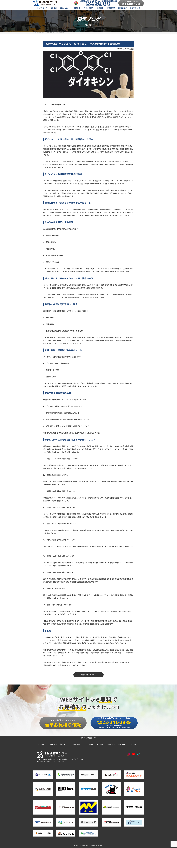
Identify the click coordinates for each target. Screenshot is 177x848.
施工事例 (100, 8)
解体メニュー (65, 8)
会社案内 (53, 8)
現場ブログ (122, 8)
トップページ (42, 8)
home (34, 32)
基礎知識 (77, 8)
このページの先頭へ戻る (88, 738)
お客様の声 (111, 8)
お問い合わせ (135, 8)
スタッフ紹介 (88, 8)
